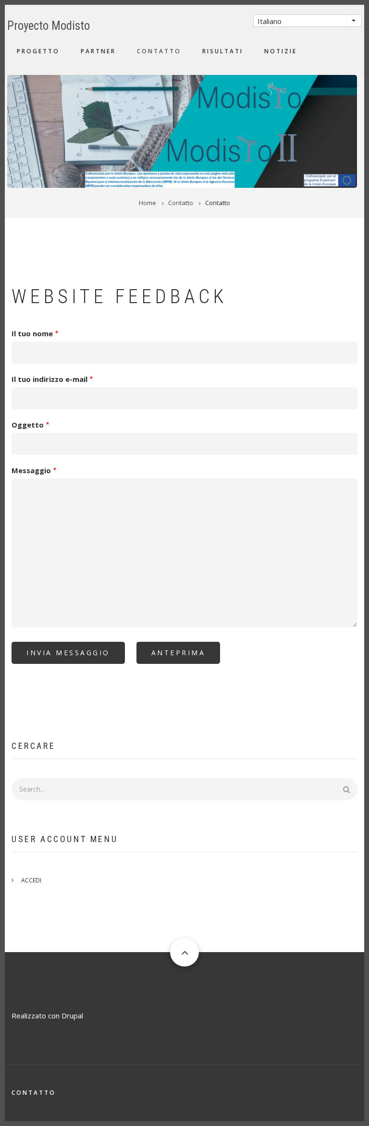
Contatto (159, 51)
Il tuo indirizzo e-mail (49, 379)
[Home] (182, 130)
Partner (98, 51)
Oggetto (28, 424)
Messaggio (31, 470)
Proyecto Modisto (48, 26)
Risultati (222, 51)
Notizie (280, 51)
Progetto (38, 51)
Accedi (31, 880)
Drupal (72, 1015)
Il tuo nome (32, 333)
